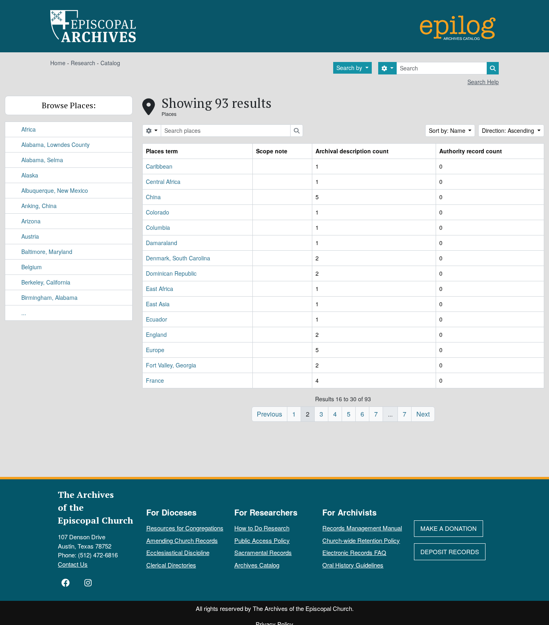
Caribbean (159, 166)
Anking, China (39, 206)
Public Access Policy (262, 540)
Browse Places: (69, 105)
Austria (30, 236)
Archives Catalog (256, 565)
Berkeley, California (45, 282)
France (155, 380)
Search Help (483, 82)
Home (58, 63)
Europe (155, 350)
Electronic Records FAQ (354, 552)
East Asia (158, 304)
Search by (350, 68)
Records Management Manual (362, 528)
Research (83, 63)
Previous (269, 414)
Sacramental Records (263, 552)
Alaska (29, 175)
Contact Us (73, 564)
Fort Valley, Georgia (171, 365)
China (153, 197)
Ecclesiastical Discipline (177, 552)
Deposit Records (449, 551)
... (23, 313)
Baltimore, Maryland (46, 252)
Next (423, 414)
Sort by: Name (448, 130)
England (156, 334)
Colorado (157, 212)
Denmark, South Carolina (178, 258)
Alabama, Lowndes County (55, 144)
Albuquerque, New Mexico (54, 190)
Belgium (31, 267)
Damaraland (161, 243)
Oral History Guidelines (352, 565)
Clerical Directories (171, 565)
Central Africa (163, 181)
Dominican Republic (171, 273)
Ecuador (156, 319)
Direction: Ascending (509, 130)
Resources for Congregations (184, 528)
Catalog (110, 63)
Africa (28, 129)
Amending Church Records (182, 540)
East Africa (159, 289)
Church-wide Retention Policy (361, 540)
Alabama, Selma (42, 160)
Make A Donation (448, 528)
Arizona (31, 221)
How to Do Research (261, 528)
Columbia (158, 227)
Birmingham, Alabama (49, 297)
